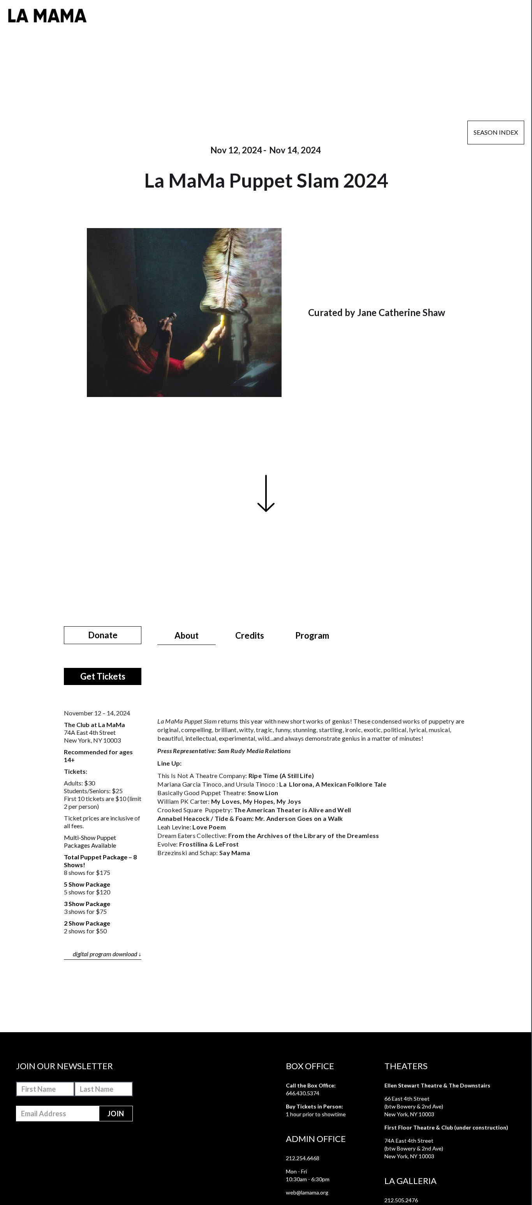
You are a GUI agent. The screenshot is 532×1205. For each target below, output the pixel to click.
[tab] (186, 635)
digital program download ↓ (107, 953)
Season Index (496, 132)
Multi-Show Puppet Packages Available (90, 841)
